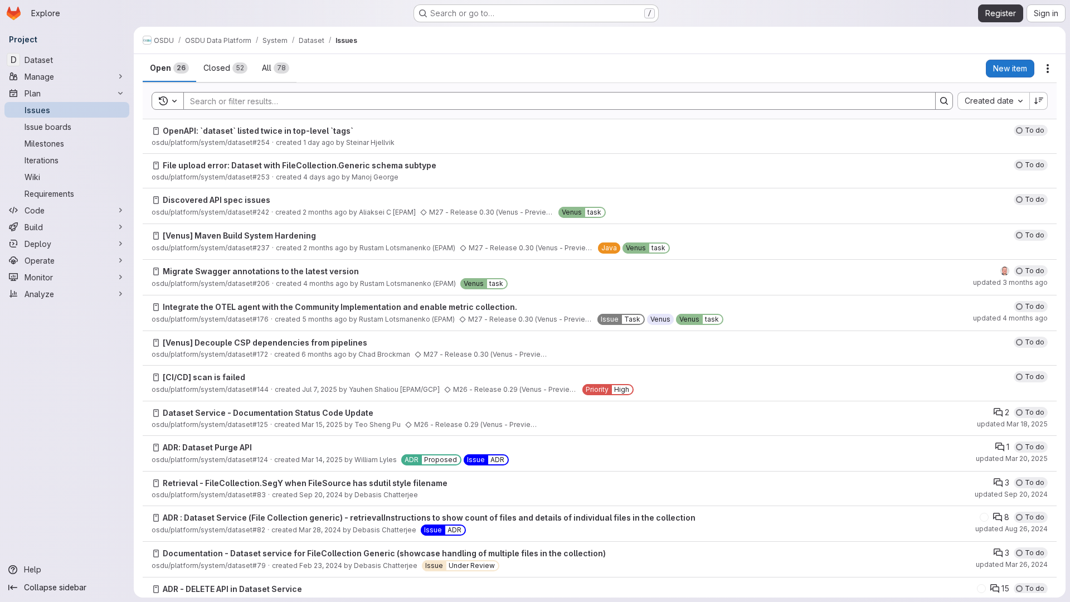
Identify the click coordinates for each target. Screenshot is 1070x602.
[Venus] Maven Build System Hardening (239, 235)
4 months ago (325, 283)
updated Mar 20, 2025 (1012, 458)
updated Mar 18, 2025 (1012, 424)
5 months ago (324, 319)
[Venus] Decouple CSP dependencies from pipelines (265, 342)
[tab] (169, 68)
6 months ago (324, 354)
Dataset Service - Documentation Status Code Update (268, 412)
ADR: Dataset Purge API (207, 447)
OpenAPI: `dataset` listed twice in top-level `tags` (258, 130)
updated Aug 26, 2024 (1011, 529)
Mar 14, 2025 (322, 459)
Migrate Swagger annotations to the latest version (261, 271)
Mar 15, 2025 (322, 424)
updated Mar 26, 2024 (1012, 564)
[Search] (944, 101)
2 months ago (325, 212)
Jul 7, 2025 (319, 389)
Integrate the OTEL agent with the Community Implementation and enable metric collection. (340, 307)
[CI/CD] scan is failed (204, 377)
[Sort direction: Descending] (1039, 101)
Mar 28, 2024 (320, 530)
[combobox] (993, 101)
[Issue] (156, 131)
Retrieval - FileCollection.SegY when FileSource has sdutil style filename (305, 483)
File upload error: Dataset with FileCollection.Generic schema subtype (299, 165)
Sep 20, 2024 (321, 495)
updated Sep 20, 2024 (1011, 494)
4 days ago (321, 177)
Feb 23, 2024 (320, 565)
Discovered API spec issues (216, 200)
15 (1005, 588)
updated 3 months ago (1010, 282)
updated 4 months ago (1010, 318)
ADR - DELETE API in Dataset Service (232, 589)
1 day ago (318, 142)
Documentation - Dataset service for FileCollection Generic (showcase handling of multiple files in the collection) (384, 553)
